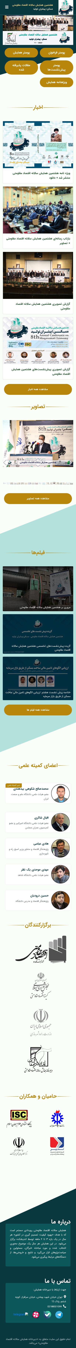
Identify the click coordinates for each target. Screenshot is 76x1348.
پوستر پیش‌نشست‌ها (56, 67)
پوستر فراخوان (56, 52)
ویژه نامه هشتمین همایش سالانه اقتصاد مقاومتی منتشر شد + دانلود (41, 175)
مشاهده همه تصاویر (38, 498)
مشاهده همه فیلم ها (38, 710)
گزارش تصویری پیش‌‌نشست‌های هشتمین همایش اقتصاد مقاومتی (40, 371)
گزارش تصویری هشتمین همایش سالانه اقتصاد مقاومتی (43, 306)
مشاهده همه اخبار (38, 389)
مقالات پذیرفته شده (21, 67)
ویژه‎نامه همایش (56, 82)
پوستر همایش (21, 52)
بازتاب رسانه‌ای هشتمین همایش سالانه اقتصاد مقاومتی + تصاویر (38, 240)
